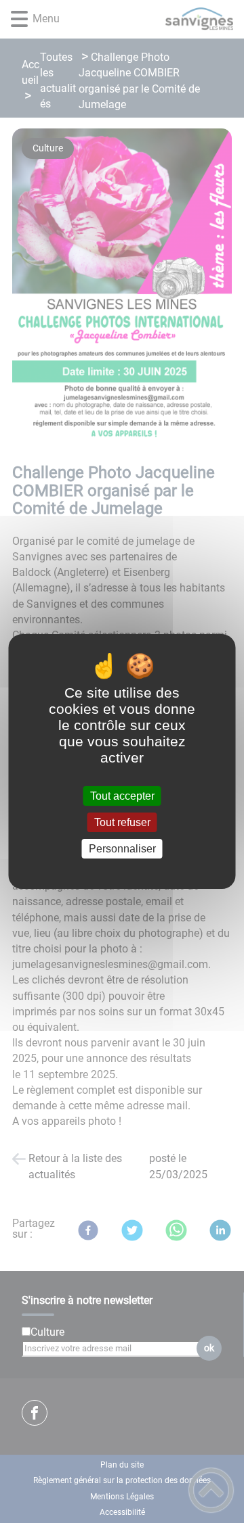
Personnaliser (122, 848)
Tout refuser (122, 822)
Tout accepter (122, 796)
